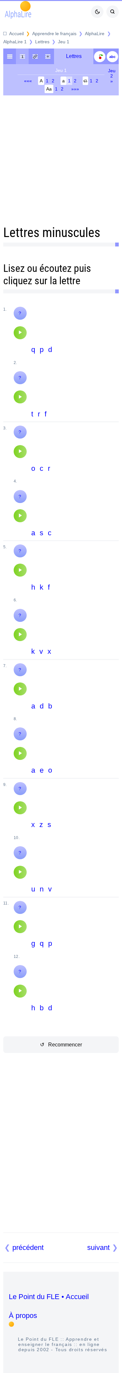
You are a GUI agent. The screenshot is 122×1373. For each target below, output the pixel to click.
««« (28, 80)
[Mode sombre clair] (97, 12)
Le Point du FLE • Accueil (49, 1297)
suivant (98, 1247)
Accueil (16, 33)
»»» (75, 88)
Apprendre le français (54, 33)
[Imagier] (99, 56)
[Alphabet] (112, 56)
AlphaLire (94, 33)
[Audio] (20, 332)
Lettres (42, 41)
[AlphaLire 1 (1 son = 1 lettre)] (22, 56)
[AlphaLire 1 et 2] (47, 56)
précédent (28, 1247)
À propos (23, 1315)
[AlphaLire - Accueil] (9, 56)
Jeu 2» (111, 76)
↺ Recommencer (61, 1044)
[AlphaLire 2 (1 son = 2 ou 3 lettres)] (35, 56)
